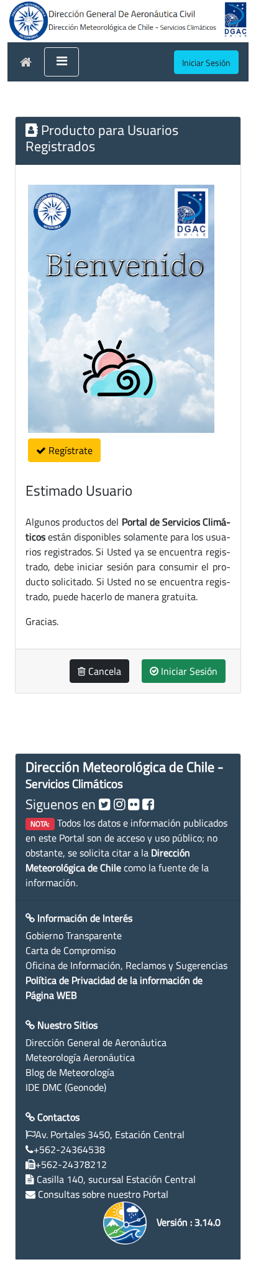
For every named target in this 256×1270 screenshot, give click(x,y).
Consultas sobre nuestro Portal (103, 1194)
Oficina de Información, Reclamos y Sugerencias (126, 965)
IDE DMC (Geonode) (65, 1087)
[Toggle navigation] (61, 62)
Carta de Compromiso (70, 950)
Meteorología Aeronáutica (80, 1057)
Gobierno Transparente (73, 935)
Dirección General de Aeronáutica (96, 1042)
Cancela (103, 671)
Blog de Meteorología (69, 1072)
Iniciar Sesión (187, 671)
